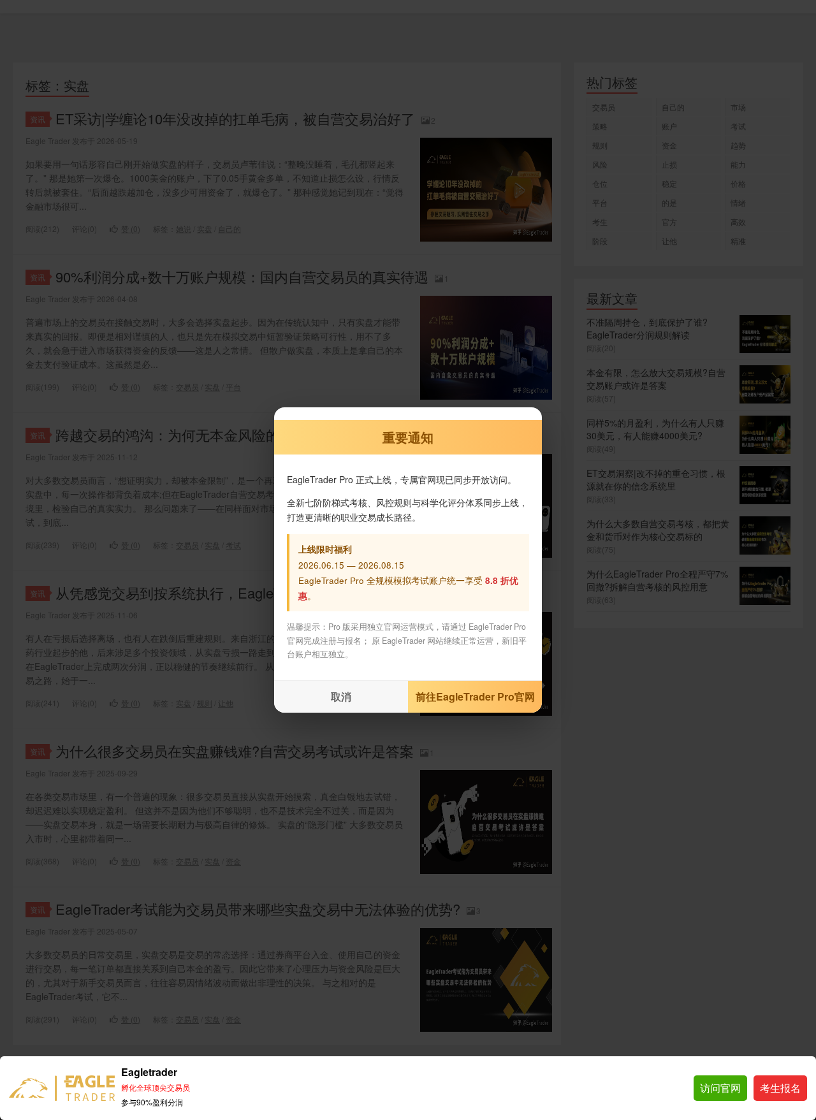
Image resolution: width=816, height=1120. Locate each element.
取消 (341, 696)
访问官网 (720, 1087)
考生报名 (780, 1087)
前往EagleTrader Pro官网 (475, 696)
